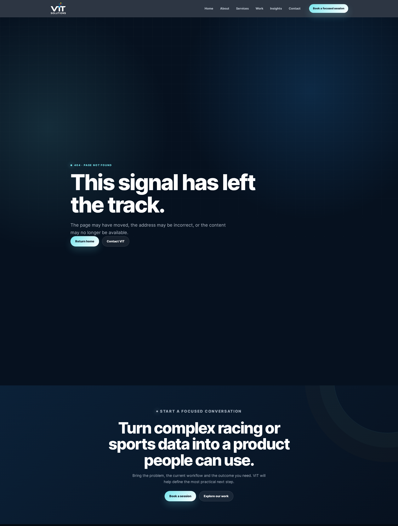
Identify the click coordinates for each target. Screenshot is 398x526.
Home (209, 8)
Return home (84, 241)
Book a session (180, 496)
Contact (295, 8)
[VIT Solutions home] (58, 8)
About (224, 8)
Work (259, 8)
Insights (276, 8)
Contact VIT (116, 241)
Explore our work (216, 496)
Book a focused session (328, 8)
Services (242, 8)
